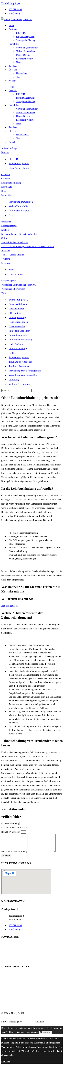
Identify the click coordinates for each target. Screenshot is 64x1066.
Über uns (13, 70)
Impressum (6, 221)
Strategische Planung (25, 40)
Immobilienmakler (18, 335)
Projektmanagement (25, 36)
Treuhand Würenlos (19, 366)
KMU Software (16, 344)
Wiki (3, 293)
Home (11, 25)
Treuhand (13, 66)
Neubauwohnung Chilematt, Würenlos (19, 234)
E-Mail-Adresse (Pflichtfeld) (15, 827)
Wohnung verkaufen (19, 384)
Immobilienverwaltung (20, 339)
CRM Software (16, 308)
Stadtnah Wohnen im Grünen (14, 242)
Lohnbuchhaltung (18, 348)
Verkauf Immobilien (25, 51)
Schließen (5, 1061)
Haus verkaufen (17, 326)
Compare (5, 174)
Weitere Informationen (27, 1032)
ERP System (15, 313)
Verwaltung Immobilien (27, 47)
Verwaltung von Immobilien (23, 375)
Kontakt (12, 81)
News (18, 62)
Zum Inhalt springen (10, 3)
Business (13, 29)
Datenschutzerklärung (11, 183)
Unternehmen (22, 73)
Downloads (6, 187)
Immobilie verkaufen (19, 330)
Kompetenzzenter (9, 226)
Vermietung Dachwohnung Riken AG (18, 285)
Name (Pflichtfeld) (10, 823)
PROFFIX (21, 33)
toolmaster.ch (28, 1021)
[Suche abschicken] (33, 391)
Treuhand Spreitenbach (20, 361)
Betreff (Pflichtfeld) (11, 832)
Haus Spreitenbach (18, 322)
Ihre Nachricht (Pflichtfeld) (14, 851)
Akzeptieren (45, 1032)
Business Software (18, 304)
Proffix (12, 353)
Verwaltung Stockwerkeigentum (25, 370)
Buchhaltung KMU (18, 299)
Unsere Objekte (23, 55)
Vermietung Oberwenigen (13, 289)
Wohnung (14, 379)
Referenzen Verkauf (25, 59)
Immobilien (14, 44)
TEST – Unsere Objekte (12, 255)
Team (18, 77)
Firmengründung (17, 317)
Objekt (4, 238)
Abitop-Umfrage (9, 148)
